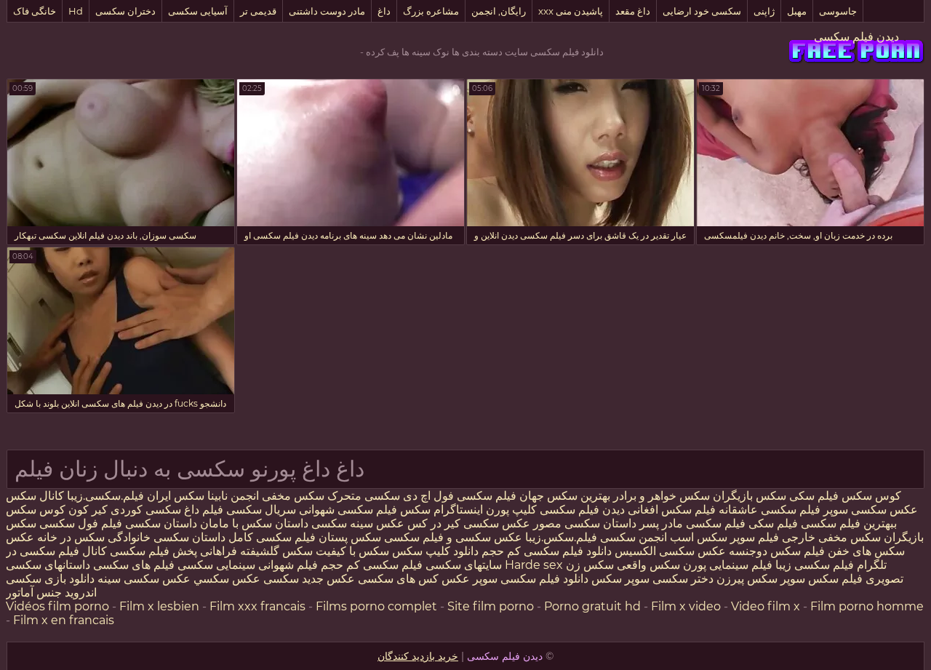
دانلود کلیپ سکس (434, 551)
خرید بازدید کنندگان (417, 656)
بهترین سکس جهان (564, 496)
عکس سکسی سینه (143, 579)
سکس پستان (348, 537)
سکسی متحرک (363, 496)
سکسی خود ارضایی (702, 11)
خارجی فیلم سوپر (772, 537)
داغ (384, 11)
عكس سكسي (226, 579)
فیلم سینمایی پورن (727, 565)
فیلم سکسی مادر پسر (692, 523)
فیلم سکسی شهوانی (348, 510)
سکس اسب (697, 537)
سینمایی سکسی (216, 565)
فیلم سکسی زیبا (814, 565)
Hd (75, 11)
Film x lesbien (159, 606)
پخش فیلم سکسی (153, 551)
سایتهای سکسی (463, 565)
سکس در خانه (71, 537)
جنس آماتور (34, 592)
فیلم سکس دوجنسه (777, 551)
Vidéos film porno (57, 606)
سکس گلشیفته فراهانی (256, 551)
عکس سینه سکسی (357, 523)
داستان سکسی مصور (584, 523)
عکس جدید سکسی (309, 579)
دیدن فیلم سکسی (856, 37)
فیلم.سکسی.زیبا (105, 496)
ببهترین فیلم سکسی (849, 523)
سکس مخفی (293, 496)
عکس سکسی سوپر (869, 510)
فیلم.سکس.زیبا (561, 537)
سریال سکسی (261, 510)
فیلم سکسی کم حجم (372, 565)
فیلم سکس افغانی (672, 510)
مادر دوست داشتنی (327, 11)
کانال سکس (35, 496)
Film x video (686, 606)
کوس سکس (871, 496)
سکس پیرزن (747, 579)
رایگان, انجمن (498, 11)
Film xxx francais (257, 606)
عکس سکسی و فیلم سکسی (453, 537)
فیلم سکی (814, 496)
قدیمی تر (258, 11)
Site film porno (490, 606)
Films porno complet (376, 606)
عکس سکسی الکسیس (669, 551)
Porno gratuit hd (592, 606)
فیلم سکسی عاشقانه (768, 510)
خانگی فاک (34, 11)
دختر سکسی (683, 579)
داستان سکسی (161, 523)
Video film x (765, 606)
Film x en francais (63, 620)
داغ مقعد (632, 11)
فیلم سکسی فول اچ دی (459, 496)
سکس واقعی (648, 565)
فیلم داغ (203, 510)
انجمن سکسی (633, 537)
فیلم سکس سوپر (821, 579)
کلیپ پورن (511, 510)
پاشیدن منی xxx (570, 11)
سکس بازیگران (749, 496)
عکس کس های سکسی (414, 579)
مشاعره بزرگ (431, 11)
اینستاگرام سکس (441, 510)
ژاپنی (764, 11)
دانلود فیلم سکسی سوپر (530, 579)
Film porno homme (867, 606)
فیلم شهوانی (288, 565)
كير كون (88, 510)
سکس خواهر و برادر (661, 496)
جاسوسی (838, 11)
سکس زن (590, 565)
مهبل (797, 11)
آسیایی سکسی (198, 11)
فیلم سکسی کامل (270, 537)
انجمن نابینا (231, 496)
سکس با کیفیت (352, 551)
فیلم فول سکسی (80, 523)
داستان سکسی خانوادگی (166, 537)
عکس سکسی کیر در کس (467, 523)
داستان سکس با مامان (254, 523)
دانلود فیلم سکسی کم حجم (547, 551)
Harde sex (534, 565)
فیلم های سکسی (134, 565)
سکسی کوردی (144, 510)
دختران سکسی (125, 11)
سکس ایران (175, 496)
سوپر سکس (620, 579)
